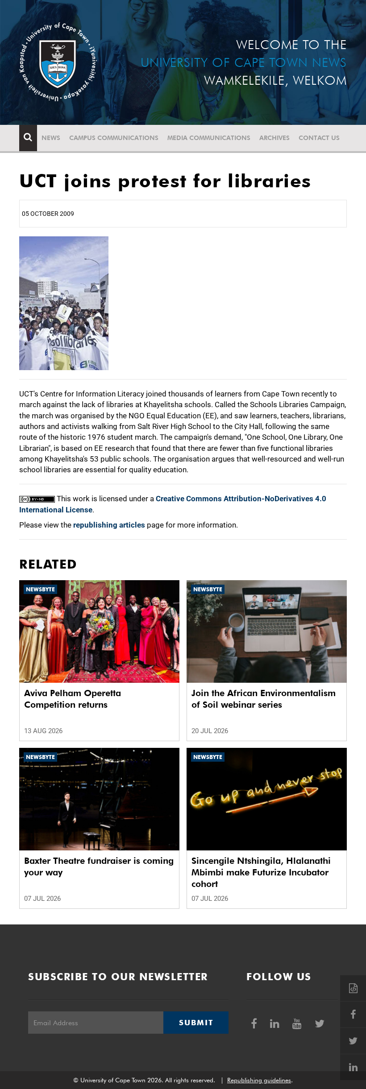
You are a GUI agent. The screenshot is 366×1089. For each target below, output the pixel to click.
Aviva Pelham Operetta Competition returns (72, 699)
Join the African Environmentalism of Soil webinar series (263, 699)
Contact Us (319, 137)
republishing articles (109, 524)
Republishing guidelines (259, 1080)
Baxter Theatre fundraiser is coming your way (99, 866)
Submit (196, 1022)
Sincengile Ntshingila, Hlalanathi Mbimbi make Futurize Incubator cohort (261, 872)
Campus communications (113, 137)
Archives (274, 137)
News (51, 137)
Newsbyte (40, 589)
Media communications (208, 137)
